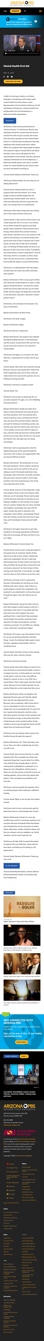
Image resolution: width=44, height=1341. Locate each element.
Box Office (25, 1252)
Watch (24, 1164)
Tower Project (26, 1292)
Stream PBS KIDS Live (10, 1267)
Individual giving (26, 1282)
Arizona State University (27, 1139)
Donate (11, 1164)
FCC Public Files (12, 1168)
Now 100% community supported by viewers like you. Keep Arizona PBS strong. (19, 21)
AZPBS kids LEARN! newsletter (9, 1273)
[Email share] (13, 77)
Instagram (11, 1190)
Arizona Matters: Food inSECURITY (28, 1183)
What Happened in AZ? (28, 1180)
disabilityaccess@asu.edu (12, 1125)
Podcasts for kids (8, 1283)
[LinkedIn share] (9, 77)
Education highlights (9, 1300)
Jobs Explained (26, 1189)
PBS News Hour (8, 1254)
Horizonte (7, 1243)
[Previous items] (6, 1074)
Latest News (7, 1238)
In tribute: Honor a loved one (29, 1288)
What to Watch (26, 1167)
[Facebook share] (5, 77)
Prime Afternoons (27, 1195)
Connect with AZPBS (27, 1238)
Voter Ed (6, 1252)
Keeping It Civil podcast (10, 1226)
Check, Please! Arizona (28, 1174)
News (5, 1235)
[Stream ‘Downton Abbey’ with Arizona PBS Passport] (22, 954)
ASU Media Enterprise (23, 1141)
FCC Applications (12, 1172)
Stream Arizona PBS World (11, 1203)
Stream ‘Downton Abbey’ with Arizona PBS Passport (22, 976)
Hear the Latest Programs (11, 1212)
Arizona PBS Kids (8, 1264)
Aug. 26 (8, 919)
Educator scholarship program (10, 1321)
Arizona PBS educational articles (10, 1313)
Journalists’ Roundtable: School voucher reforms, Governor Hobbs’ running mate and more (20, 1094)
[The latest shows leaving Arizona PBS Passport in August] (22, 981)
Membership (25, 1279)
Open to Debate (8, 1249)
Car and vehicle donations (29, 1294)
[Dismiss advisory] (36, 21)
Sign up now (21, 1042)
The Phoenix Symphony (10, 1218)
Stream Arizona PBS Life (29, 1200)
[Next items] (37, 1074)
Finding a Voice (8, 1229)
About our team (8, 1332)
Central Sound (8, 1215)
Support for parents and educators (10, 1326)
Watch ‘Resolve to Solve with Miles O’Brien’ (19, 922)
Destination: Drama (27, 1192)
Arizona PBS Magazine (28, 1243)
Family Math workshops (10, 1290)
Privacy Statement (13, 1183)
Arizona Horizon (8, 1241)
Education (7, 1296)
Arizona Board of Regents (23, 1156)
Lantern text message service (10, 1277)
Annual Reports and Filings (29, 1260)
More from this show (13, 81)
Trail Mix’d (25, 1177)
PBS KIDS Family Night (10, 1269)
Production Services (27, 1254)
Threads (11, 1198)
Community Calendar (28, 1249)
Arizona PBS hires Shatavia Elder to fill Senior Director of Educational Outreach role (20, 949)
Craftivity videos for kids (10, 1281)
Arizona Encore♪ (8, 1220)
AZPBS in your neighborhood (8, 1306)
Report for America (9, 1329)
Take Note (7, 1223)
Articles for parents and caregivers (10, 1287)
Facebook (11, 1186)
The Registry (7, 1310)
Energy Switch (26, 1186)
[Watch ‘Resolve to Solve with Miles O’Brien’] (22, 897)
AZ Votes (6, 1246)
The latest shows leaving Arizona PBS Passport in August (21, 1004)
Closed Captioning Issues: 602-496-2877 (13, 1177)
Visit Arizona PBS (27, 1262)
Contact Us (25, 1265)
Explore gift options (27, 1268)
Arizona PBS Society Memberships (27, 1275)
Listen (6, 1209)
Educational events (9, 1303)
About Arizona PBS (27, 1241)
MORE (23, 1056)
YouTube (11, 1194)
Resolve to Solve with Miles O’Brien (29, 1170)
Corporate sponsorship (28, 1285)
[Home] (22, 3)
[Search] (25, 11)
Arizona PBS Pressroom (29, 1246)
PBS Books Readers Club (29, 1257)
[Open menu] (40, 11)
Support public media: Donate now (28, 1271)
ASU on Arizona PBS (27, 1197)
